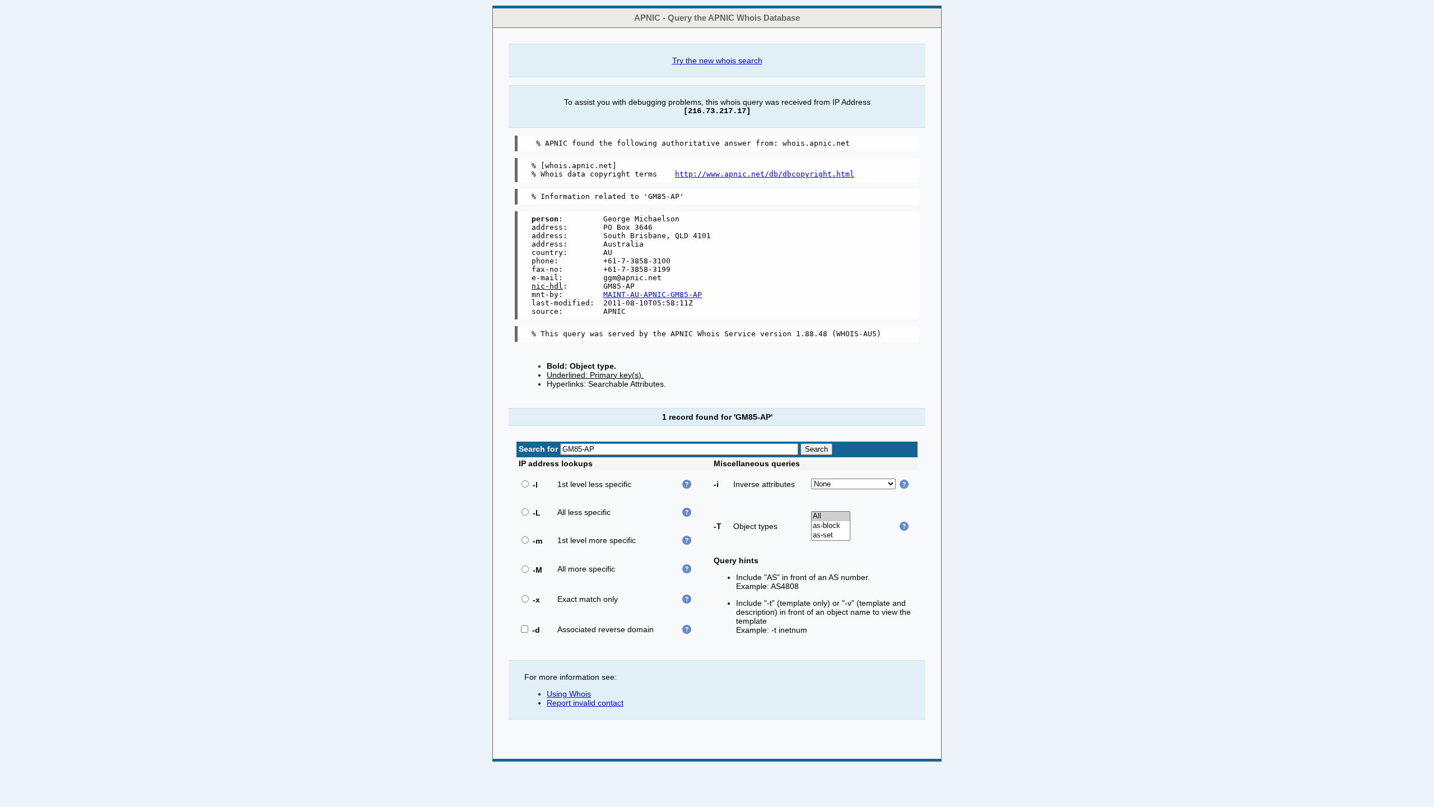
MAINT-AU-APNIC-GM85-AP (652, 294)
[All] (831, 516)
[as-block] (831, 526)
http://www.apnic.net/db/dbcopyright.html (764, 174)
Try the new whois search (717, 60)
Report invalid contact (585, 702)
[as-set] (831, 535)
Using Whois (569, 693)
